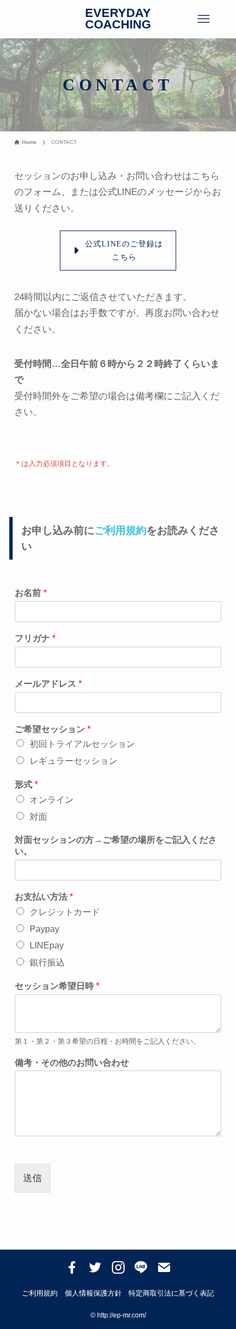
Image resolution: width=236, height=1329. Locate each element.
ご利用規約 (120, 530)
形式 (26, 784)
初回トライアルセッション (82, 744)
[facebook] (72, 1268)
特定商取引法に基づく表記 (171, 1293)
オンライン (52, 799)
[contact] (164, 1268)
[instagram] (118, 1268)
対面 (38, 816)
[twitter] (95, 1268)
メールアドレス (48, 683)
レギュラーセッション (73, 761)
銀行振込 (47, 962)
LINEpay (47, 945)
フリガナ (35, 638)
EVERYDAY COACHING (118, 19)
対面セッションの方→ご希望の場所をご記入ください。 (116, 845)
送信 (32, 1177)
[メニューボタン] (204, 19)
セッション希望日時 (57, 986)
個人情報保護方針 (93, 1293)
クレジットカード (65, 912)
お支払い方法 (44, 896)
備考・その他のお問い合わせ (72, 1062)
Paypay (44, 929)
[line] (141, 1268)
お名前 (31, 592)
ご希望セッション (53, 729)
